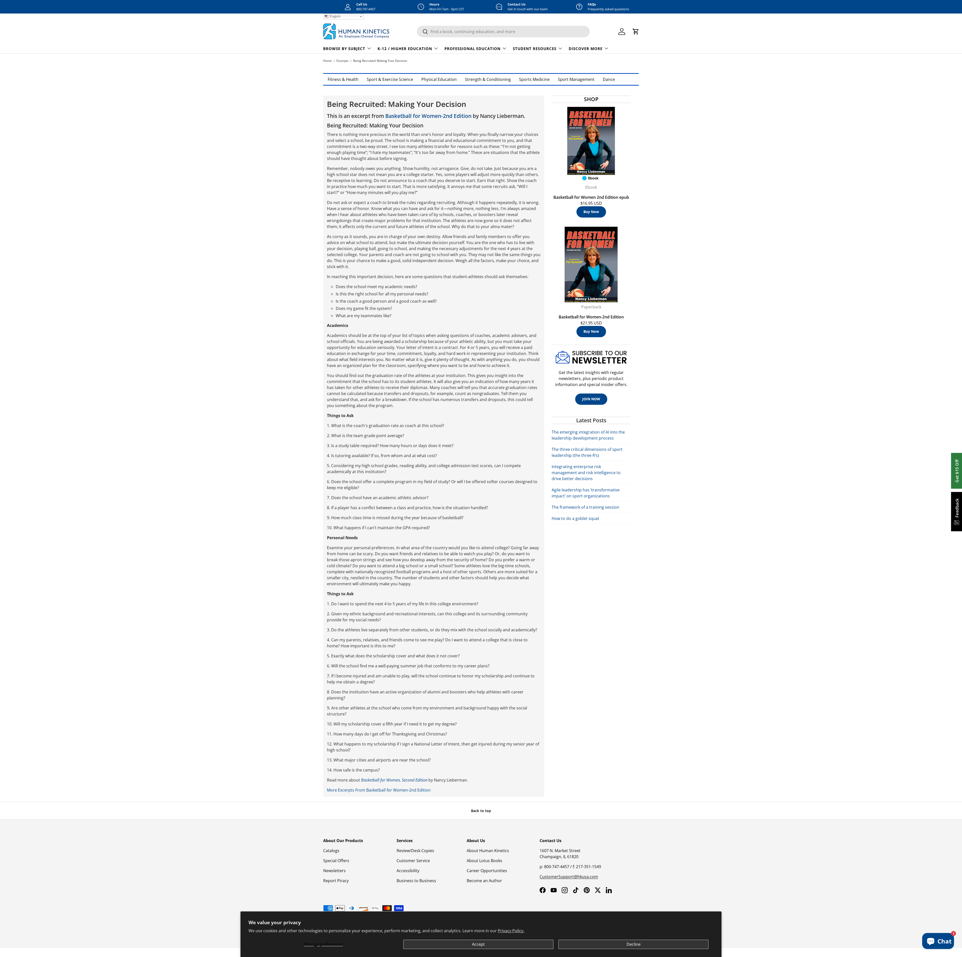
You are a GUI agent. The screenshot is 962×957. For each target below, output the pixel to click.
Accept (478, 944)
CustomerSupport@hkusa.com (569, 876)
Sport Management (576, 79)
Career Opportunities (487, 870)
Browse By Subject (344, 48)
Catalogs (331, 850)
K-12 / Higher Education (405, 48)
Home (327, 61)
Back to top (481, 810)
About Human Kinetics (488, 850)
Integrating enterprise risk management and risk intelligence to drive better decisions (586, 472)
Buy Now (591, 211)
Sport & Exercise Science (390, 79)
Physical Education (439, 79)
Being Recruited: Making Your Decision (380, 61)
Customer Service (413, 860)
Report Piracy (336, 880)
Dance (609, 79)
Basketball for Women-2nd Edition (428, 115)
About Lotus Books (484, 860)
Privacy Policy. (511, 930)
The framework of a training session (585, 507)
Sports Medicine (534, 79)
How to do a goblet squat (575, 518)
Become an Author (484, 880)
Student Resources (534, 48)
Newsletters (334, 870)
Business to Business (416, 880)
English (334, 16)
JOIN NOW (591, 399)
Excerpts (342, 61)
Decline (634, 944)
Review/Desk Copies (415, 850)
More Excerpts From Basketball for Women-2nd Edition (379, 790)
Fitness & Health (343, 79)
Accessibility (408, 870)
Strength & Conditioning (488, 79)
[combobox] (503, 31)
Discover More (586, 48)
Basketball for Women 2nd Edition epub (591, 197)
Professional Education (472, 48)
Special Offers (336, 860)
